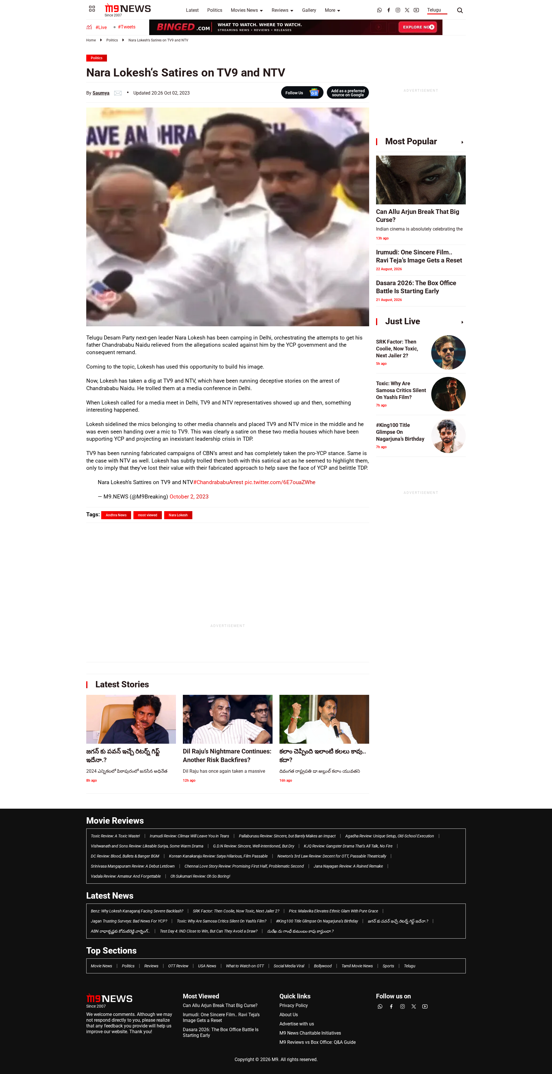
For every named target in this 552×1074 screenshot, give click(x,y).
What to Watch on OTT (245, 966)
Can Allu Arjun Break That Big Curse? (220, 1005)
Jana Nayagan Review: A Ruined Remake (348, 866)
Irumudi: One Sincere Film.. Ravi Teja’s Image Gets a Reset (221, 1017)
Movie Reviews (115, 821)
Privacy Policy (293, 1005)
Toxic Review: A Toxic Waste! (115, 836)
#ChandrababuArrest (218, 482)
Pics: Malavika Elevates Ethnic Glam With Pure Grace (333, 911)
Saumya (101, 93)
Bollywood (323, 966)
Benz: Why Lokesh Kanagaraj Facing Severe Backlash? (137, 911)
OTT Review (178, 966)
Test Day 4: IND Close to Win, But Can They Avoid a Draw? (208, 931)
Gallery (309, 10)
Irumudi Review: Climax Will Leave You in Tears (189, 836)
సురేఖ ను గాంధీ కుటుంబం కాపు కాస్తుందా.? (300, 931)
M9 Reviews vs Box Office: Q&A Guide (317, 1042)
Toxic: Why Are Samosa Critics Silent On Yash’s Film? (221, 921)
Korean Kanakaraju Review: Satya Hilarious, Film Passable (218, 856)
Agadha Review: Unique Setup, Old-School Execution (389, 836)
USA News (207, 966)
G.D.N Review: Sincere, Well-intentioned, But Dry (253, 846)
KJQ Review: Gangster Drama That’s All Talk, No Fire (348, 846)
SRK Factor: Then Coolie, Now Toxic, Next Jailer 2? (236, 911)
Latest (192, 10)
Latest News (109, 896)
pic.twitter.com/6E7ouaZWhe (280, 482)
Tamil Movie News (357, 966)
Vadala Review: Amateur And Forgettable (126, 876)
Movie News (101, 966)
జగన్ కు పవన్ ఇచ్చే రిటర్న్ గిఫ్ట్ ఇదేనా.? (398, 921)
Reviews (280, 10)
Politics (214, 10)
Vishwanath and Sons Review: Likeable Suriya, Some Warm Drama (147, 846)
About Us (288, 1014)
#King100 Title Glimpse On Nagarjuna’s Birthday (317, 921)
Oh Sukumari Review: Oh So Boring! (200, 876)
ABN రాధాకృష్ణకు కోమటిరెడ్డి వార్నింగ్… (120, 931)
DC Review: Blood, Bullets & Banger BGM (125, 856)
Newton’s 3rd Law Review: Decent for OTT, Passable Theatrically (331, 856)
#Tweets (126, 27)
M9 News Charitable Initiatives (310, 1033)
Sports (388, 966)
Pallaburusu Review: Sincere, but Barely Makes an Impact (287, 836)
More (330, 10)
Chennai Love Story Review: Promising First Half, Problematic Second (244, 866)
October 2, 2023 (189, 496)
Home (91, 40)
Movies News (244, 10)
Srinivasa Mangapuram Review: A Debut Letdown (133, 866)
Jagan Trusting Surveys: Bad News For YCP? (129, 921)
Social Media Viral (289, 966)
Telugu (434, 10)
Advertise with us (296, 1024)
